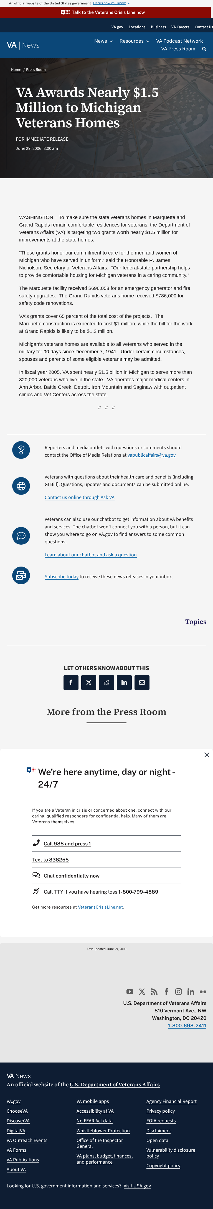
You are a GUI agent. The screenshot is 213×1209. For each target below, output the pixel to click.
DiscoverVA (18, 1120)
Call (67, 844)
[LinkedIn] (124, 682)
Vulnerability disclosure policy (170, 1153)
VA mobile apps (93, 1101)
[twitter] (142, 991)
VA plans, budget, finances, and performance (105, 1159)
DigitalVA (16, 1130)
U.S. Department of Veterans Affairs (115, 1084)
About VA (16, 1169)
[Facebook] (71, 682)
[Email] (142, 682)
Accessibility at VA (95, 1111)
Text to (50, 860)
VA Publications (23, 1159)
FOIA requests (161, 1120)
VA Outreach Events (27, 1140)
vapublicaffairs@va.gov (152, 455)
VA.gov (14, 1101)
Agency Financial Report (171, 1101)
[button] (105, 12)
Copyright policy (163, 1165)
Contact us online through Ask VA (80, 497)
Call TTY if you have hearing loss (101, 892)
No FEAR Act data (95, 1120)
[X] (89, 682)
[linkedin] (190, 991)
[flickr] (203, 991)
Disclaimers (158, 1130)
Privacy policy (160, 1111)
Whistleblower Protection (103, 1130)
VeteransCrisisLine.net (100, 907)
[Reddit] (106, 682)
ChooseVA (17, 1111)
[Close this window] (207, 754)
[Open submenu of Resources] (146, 41)
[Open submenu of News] (110, 41)
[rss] (154, 991)
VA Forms (16, 1150)
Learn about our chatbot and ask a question (91, 554)
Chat (72, 876)
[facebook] (166, 991)
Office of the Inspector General (100, 1143)
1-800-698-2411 (187, 1025)
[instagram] (178, 991)
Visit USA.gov (137, 1185)
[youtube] (129, 991)
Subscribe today (61, 576)
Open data (157, 1140)
